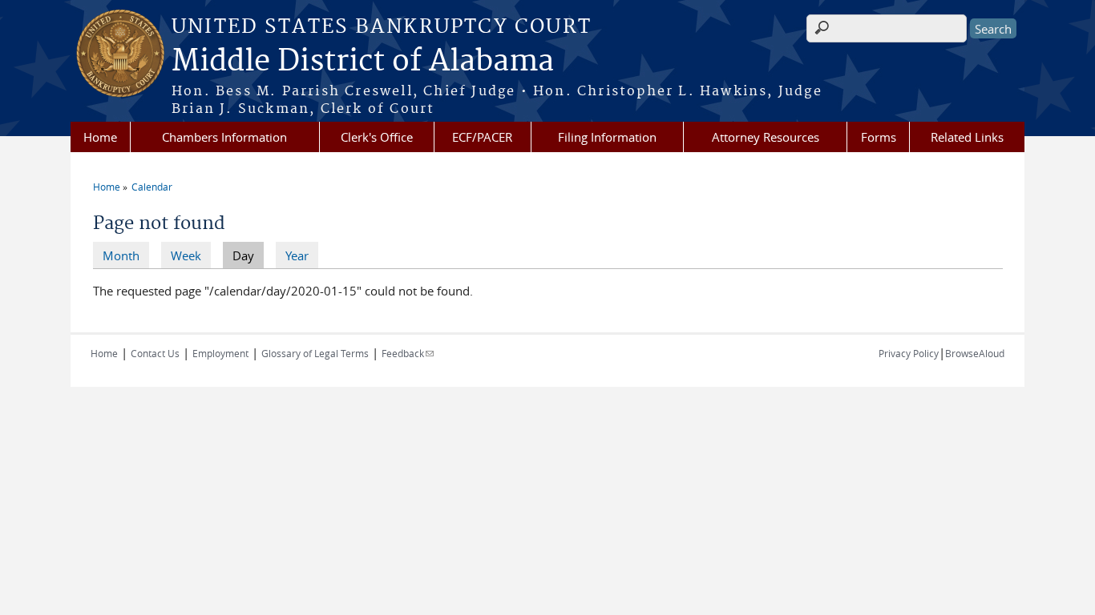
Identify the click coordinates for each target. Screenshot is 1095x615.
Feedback (408, 353)
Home (100, 137)
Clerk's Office (377, 137)
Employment (220, 353)
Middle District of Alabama (363, 61)
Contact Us (155, 353)
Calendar (151, 186)
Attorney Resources (765, 137)
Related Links (967, 137)
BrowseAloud (974, 353)
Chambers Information (224, 137)
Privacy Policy (909, 353)
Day (248, 255)
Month (121, 255)
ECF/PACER (482, 137)
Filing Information (607, 137)
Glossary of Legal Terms (315, 353)
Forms (878, 137)
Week (186, 255)
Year (297, 255)
